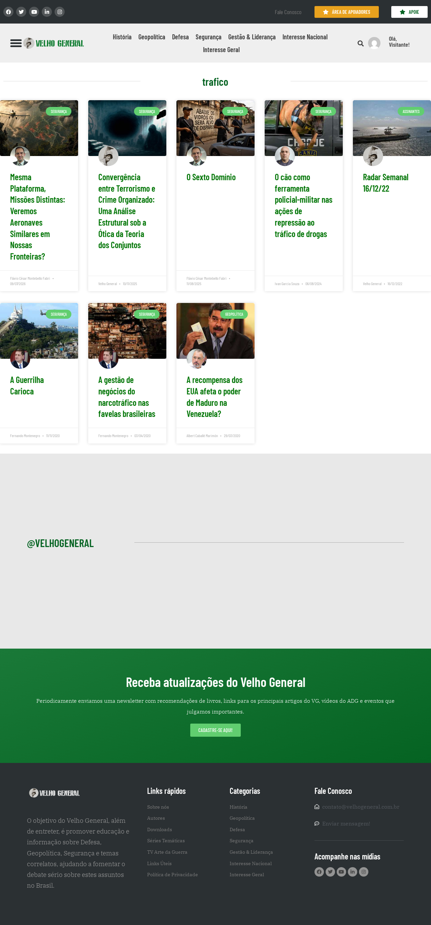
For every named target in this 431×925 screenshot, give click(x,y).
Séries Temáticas (166, 841)
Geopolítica (151, 37)
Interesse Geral (221, 49)
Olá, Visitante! (399, 41)
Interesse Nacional (305, 37)
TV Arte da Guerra (167, 852)
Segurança (209, 37)
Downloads (159, 829)
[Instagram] (60, 12)
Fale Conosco (288, 11)
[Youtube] (34, 12)
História (122, 37)
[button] (16, 43)
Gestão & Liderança (252, 37)
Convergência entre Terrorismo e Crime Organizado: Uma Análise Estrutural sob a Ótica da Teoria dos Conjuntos (126, 210)
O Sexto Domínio (211, 176)
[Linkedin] (47, 12)
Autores (156, 818)
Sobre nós (158, 807)
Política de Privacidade (172, 875)
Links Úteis (159, 863)
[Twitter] (21, 12)
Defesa (180, 37)
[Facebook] (8, 12)
